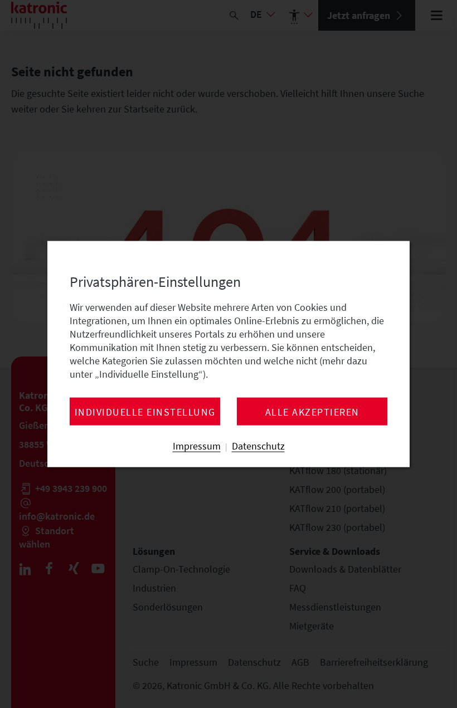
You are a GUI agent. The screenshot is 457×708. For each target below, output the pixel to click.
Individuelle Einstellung (145, 412)
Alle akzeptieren (312, 412)
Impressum (197, 446)
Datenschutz (258, 446)
